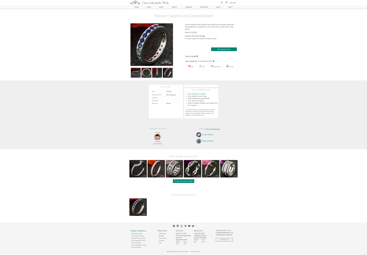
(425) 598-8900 (199, 233)
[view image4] (167, 72)
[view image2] (146, 72)
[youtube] (189, 226)
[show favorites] (226, 3)
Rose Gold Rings (136, 242)
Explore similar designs (184, 181)
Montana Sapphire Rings (138, 238)
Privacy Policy (163, 238)
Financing (161, 240)
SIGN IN (232, 3)
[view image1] (135, 72)
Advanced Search (136, 247)
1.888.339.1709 (221, 230)
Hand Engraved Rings (137, 236)
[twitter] (193, 226)
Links (160, 242)
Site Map (161, 236)
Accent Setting (207, 135)
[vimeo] (185, 226)
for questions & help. (199, 61)
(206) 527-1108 (181, 233)
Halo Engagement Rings (138, 240)
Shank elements (208, 141)
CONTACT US (224, 239)
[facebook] (174, 226)
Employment (162, 233)
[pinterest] (182, 226)
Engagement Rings (136, 233)
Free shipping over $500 (197, 94)
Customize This (225, 49)
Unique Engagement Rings (138, 245)
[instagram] (178, 226)
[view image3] (157, 72)
